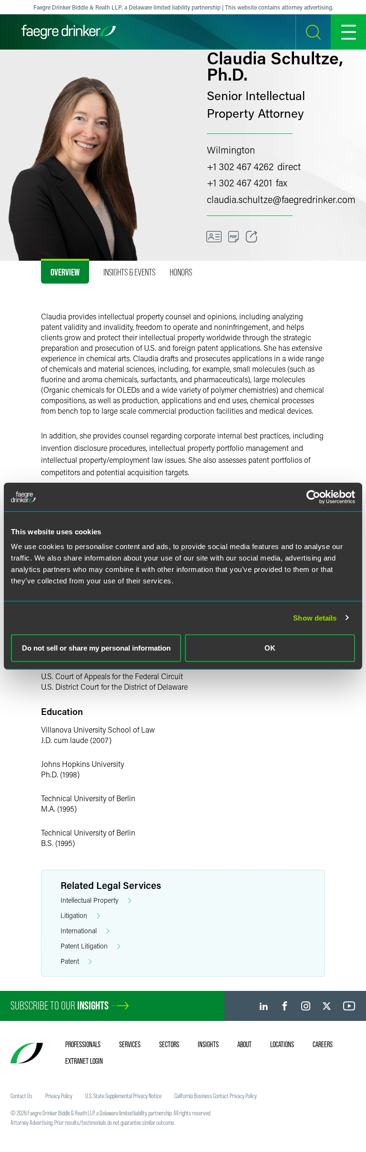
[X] (326, 1005)
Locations (282, 1044)
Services (130, 1044)
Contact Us (21, 1096)
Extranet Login (84, 1061)
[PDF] (234, 236)
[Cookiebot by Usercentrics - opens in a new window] (313, 496)
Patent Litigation (84, 945)
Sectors (169, 1044)
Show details (314, 617)
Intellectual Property (90, 900)
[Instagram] (305, 1005)
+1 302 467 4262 (240, 166)
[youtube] (349, 1005)
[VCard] (214, 236)
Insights (208, 1044)
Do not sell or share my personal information (96, 648)
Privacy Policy (58, 1096)
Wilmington (231, 149)
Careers (323, 1044)
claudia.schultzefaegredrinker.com (281, 199)
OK (269, 648)
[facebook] (284, 1005)
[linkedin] (263, 1005)
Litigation (74, 915)
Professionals (83, 1044)
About (244, 1044)
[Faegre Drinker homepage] (68, 32)
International (79, 930)
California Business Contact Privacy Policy (215, 1096)
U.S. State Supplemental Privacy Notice (123, 1096)
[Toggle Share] (252, 237)
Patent (70, 961)
